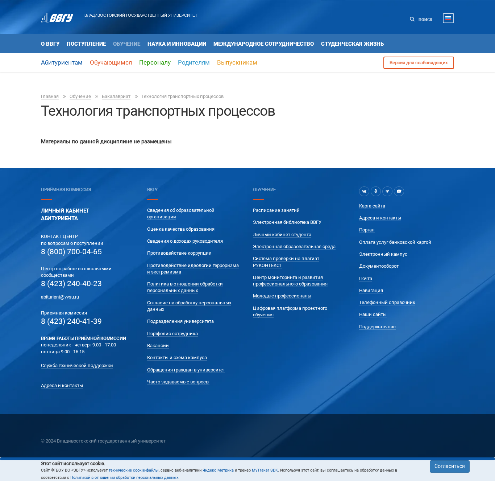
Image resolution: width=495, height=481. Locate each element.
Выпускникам (237, 62)
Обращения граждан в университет (186, 370)
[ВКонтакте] (364, 191)
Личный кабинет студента (282, 234)
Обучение (126, 44)
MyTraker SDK (265, 470)
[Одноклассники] (376, 191)
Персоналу (155, 62)
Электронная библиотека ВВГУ (287, 222)
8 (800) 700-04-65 (71, 251)
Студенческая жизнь (352, 44)
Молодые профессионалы (282, 296)
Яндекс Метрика (218, 470)
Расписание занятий (276, 210)
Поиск (424, 19)
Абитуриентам (62, 62)
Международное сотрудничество (263, 44)
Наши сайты (373, 314)
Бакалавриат (116, 96)
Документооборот (379, 266)
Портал (367, 230)
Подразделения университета (180, 321)
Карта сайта (372, 206)
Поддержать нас (377, 326)
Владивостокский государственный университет (140, 15)
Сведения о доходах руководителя (185, 241)
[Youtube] (399, 191)
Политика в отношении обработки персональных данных (185, 287)
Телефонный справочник (387, 302)
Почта (365, 278)
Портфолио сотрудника (172, 333)
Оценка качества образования (181, 229)
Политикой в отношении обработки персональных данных (124, 477)
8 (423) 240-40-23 (71, 283)
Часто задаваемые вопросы (178, 382)
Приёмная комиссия (66, 189)
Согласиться (449, 466)
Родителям (194, 62)
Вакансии (158, 345)
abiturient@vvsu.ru (60, 297)
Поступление (86, 44)
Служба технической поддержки (77, 365)
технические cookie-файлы (134, 470)
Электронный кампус (383, 254)
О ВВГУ (50, 44)
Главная (50, 96)
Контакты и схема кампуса (177, 357)
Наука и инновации (176, 44)
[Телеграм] (387, 191)
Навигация (371, 290)
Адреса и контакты (62, 385)
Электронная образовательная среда (294, 246)
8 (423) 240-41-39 (71, 321)
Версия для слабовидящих (419, 62)
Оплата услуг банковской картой (395, 242)
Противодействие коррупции (179, 253)
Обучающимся (111, 62)
